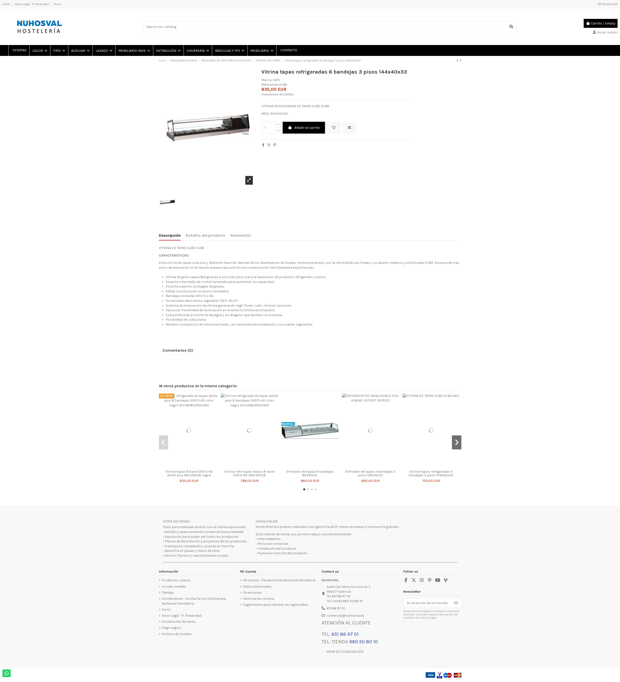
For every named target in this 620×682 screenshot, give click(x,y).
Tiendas (168, 593)
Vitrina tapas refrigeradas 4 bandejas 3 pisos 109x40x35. (431, 473)
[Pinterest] (274, 145)
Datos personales (257, 586)
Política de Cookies (177, 634)
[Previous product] (457, 61)
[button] (304, 489)
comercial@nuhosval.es (345, 616)
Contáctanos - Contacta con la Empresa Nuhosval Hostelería (194, 601)
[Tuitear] (269, 145)
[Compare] (188, 465)
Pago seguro (171, 628)
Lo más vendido (174, 586)
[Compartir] (263, 145)
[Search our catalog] (511, 26)
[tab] (241, 236)
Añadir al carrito (307, 128)
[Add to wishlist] (334, 128)
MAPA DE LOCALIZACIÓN (345, 652)
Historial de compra (258, 599)
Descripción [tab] (170, 235)
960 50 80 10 (363, 641)
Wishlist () (609, 4)
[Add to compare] (349, 128)
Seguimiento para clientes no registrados (275, 605)
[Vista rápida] (195, 465)
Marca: (266, 80)
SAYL (276, 80)
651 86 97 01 (336, 608)
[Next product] (460, 61)
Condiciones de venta (178, 622)
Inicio (57, 4)
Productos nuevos (176, 580)
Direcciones (252, 593)
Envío (7, 4)
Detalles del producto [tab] (205, 235)
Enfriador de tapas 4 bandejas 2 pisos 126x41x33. (370, 473)
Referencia (269, 85)
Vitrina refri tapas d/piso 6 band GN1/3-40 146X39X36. (249, 473)
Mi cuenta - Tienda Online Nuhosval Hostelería (279, 580)
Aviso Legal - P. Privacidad (32, 4)
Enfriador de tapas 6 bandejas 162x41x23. (310, 473)
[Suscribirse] (456, 603)
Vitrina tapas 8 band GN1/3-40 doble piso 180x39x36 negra (189, 473)
